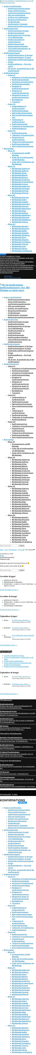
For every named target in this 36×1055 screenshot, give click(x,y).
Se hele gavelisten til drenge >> (10, 609)
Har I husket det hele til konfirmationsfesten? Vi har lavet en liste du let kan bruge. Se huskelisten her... (18, 739)
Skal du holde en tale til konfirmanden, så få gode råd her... (17, 779)
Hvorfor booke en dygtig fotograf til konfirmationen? (16, 269)
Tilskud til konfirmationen (22, 142)
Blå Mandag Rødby (19, 231)
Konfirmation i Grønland (17, 24)
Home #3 (11, 131)
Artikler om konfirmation (18, 17)
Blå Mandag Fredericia (21, 180)
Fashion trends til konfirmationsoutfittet (12, 263)
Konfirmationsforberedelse (19, 8)
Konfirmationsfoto (19, 133)
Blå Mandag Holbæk (20, 202)
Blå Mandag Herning (20, 191)
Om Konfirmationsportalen (12, 278)
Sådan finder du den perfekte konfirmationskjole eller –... (18, 265)
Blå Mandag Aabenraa (21, 168)
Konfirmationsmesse (6, 272)
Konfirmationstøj (11, 28)
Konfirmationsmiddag (21, 84)
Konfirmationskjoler (16, 33)
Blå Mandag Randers (20, 226)
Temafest (16, 102)
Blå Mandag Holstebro (21, 204)
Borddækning (17, 100)
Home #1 (11, 75)
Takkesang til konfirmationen (18, 121)
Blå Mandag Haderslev (21, 186)
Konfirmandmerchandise (18, 46)
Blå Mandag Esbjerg (20, 177)
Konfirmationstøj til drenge (19, 35)
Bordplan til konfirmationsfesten (20, 87)
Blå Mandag (13, 550)
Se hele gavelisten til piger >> (9, 590)
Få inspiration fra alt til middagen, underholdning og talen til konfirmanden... (16, 746)
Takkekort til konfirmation (23, 135)
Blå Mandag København (21, 209)
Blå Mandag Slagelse (20, 240)
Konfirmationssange (20, 111)
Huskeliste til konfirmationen (24, 77)
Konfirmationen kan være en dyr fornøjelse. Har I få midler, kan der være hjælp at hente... (16, 754)
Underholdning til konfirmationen (19, 107)
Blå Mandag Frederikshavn (22, 182)
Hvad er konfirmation (12, 6)
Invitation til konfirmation (22, 82)
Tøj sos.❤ (21, 550)
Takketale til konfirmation (23, 126)
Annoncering (8, 276)
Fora (6, 550)
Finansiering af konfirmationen (18, 138)
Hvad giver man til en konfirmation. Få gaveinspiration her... (17, 766)
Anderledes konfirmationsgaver (21, 60)
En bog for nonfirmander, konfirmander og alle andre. (17, 258)
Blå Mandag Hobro (19, 200)
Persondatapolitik (5, 794)
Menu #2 (11, 166)
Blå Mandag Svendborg (21, 242)
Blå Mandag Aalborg (20, 171)
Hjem (2, 550)
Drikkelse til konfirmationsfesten (20, 92)
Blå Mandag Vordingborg (22, 251)
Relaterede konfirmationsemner (21, 26)
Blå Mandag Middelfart (21, 215)
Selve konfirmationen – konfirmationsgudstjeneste (19, 12)
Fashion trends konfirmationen (9, 260)
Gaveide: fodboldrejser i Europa (10, 256)
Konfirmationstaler (20, 124)
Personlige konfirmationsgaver (9, 271)
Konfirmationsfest (11, 73)
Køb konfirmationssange (22, 113)
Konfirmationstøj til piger (18, 31)
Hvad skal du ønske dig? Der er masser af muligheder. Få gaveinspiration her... (17, 720)
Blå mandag (9, 148)
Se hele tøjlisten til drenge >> (9, 694)
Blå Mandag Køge (19, 211)
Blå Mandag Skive (19, 237)
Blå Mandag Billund (19, 175)
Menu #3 (11, 195)
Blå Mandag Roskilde (20, 233)
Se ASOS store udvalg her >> (21, 620)
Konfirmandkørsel (19, 128)
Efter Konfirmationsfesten (22, 146)
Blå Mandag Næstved (20, 217)
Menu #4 (11, 224)
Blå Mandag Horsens (20, 206)
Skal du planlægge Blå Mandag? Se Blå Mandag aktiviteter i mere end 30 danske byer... (15, 728)
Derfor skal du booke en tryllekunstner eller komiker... (17, 262)
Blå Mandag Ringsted (20, 229)
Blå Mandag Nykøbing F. (21, 220)
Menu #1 (11, 151)
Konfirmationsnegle (16, 44)
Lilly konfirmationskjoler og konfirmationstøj (19, 49)
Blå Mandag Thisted (20, 244)
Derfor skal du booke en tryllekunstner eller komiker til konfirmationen (17, 664)
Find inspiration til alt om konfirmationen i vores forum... (18, 785)
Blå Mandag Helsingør (21, 189)
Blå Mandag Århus (19, 173)
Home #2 (11, 104)
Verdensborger (14, 22)
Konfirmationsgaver (12, 53)
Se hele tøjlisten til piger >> (8, 645)
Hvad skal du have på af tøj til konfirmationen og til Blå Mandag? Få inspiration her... (17, 713)
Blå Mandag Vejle (19, 246)
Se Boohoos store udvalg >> (21, 628)
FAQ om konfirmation (16, 15)
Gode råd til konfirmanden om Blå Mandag (22, 158)
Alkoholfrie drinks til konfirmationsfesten (20, 96)
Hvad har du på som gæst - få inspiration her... (14, 773)
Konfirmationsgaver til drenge (20, 55)
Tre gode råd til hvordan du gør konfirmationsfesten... (17, 267)
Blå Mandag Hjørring (20, 197)
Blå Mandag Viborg (19, 249)
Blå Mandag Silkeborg (21, 235)
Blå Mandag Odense (20, 222)
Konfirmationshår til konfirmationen (16, 41)
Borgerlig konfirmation (17, 20)
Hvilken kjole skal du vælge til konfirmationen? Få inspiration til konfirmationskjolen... (16, 706)
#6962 (2, 555)
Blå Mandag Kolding (20, 213)
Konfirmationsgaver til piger (19, 57)
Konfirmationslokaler (20, 80)
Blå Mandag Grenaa (20, 184)
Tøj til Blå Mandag (15, 37)
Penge (10, 62)
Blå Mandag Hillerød (20, 193)
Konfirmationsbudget (20, 144)
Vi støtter (14, 794)
